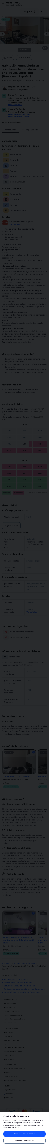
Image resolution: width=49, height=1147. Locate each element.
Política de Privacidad (11, 1127)
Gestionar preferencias (24, 1141)
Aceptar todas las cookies (24, 1134)
